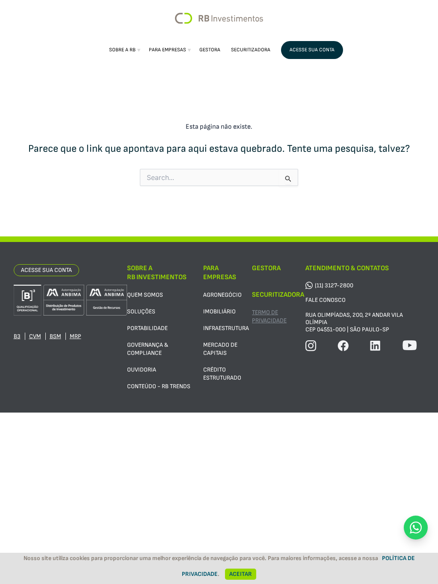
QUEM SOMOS (145, 294)
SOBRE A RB (122, 50)
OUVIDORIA (141, 369)
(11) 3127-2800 (334, 285)
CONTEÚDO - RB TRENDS (158, 386)
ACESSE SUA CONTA (312, 50)
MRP (75, 336)
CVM (35, 336)
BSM (55, 336)
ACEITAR (240, 574)
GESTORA (209, 50)
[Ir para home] (219, 18)
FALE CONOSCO (325, 300)
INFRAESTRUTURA (226, 328)
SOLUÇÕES (141, 311)
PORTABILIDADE (147, 328)
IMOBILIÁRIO (219, 311)
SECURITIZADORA (250, 50)
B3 (17, 336)
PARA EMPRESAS (167, 50)
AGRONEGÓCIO (222, 294)
